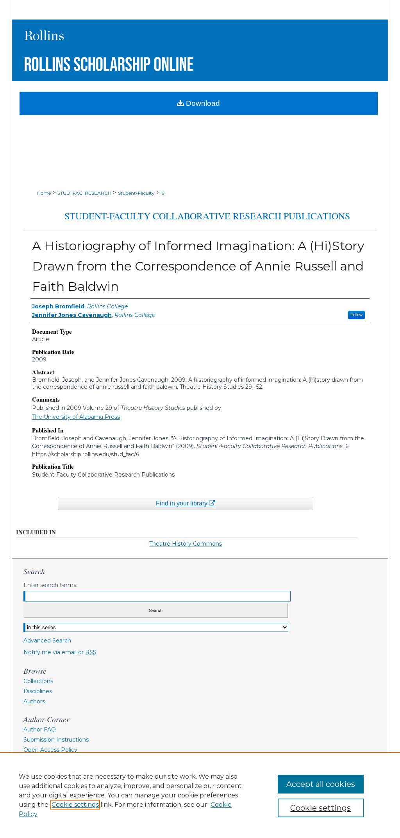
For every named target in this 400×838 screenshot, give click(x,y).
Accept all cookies (320, 784)
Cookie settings (75, 804)
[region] (200, 795)
